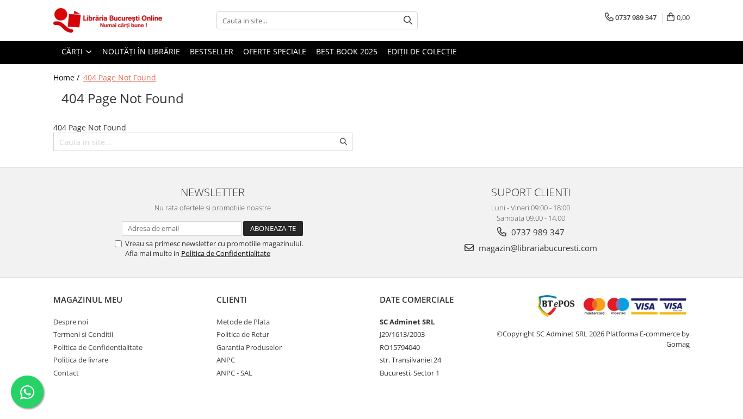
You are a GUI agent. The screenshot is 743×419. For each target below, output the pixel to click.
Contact (66, 373)
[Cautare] (408, 20)
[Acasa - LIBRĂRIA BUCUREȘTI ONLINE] (107, 20)
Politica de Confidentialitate (225, 253)
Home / (67, 77)
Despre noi (70, 322)
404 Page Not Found (119, 77)
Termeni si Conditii (83, 334)
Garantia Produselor (249, 347)
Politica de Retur (242, 334)
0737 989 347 (537, 232)
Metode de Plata (243, 322)
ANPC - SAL (234, 373)
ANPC (225, 360)
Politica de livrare (80, 360)
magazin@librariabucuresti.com (536, 247)
